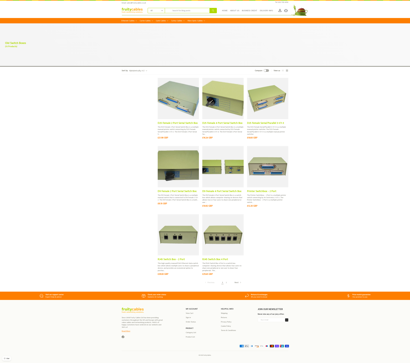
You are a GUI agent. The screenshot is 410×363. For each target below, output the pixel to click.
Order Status (191, 322)
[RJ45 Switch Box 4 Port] (223, 234)
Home (225, 10)
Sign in (188, 317)
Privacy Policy (226, 322)
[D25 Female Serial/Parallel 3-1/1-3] (267, 98)
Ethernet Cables (128, 20)
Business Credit (249, 10)
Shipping (224, 313)
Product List (190, 337)
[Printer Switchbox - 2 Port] (267, 166)
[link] (209, 282)
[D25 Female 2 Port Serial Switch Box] (178, 98)
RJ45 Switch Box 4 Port (215, 259)
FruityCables (207, 355)
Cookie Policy (226, 326)
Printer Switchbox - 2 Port (261, 191)
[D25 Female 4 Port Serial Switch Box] (223, 98)
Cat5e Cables (145, 20)
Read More (126, 331)
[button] (286, 10)
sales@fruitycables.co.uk (136, 3)
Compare (258, 70)
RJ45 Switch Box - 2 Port (171, 259)
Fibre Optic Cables (195, 20)
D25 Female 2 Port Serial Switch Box (178, 123)
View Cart (189, 313)
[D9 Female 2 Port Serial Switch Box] (178, 166)
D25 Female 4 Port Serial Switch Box (222, 123)
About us (234, 10)
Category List (191, 332)
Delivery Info (266, 10)
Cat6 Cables (161, 20)
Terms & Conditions (228, 330)
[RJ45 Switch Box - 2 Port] (178, 234)
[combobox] (182, 10)
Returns (224, 317)
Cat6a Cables (176, 20)
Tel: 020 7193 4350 (281, 2)
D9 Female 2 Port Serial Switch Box (177, 191)
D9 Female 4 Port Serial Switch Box (222, 191)
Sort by (125, 70)
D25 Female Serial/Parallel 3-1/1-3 (265, 123)
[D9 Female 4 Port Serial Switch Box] (223, 166)
